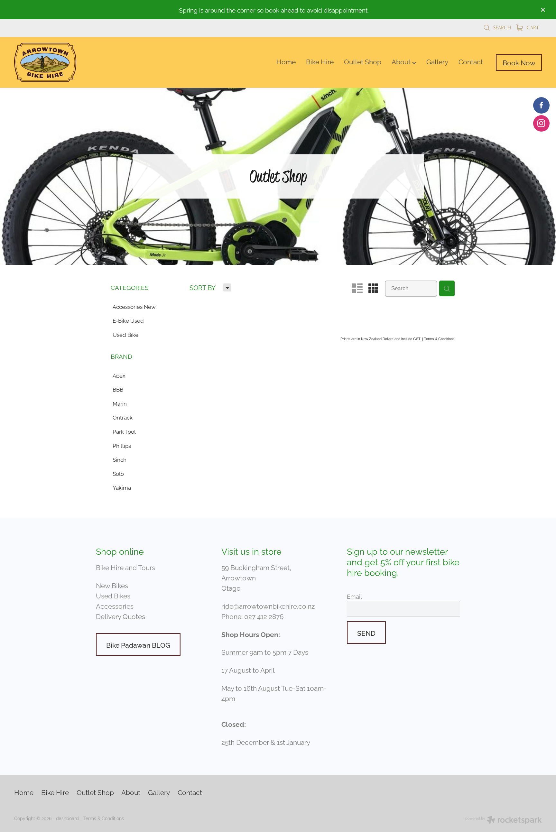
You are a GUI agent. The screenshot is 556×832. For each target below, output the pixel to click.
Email (354, 596)
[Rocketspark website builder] (503, 821)
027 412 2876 (264, 616)
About (402, 61)
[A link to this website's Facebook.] (541, 105)
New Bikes (112, 585)
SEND (366, 632)
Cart (532, 27)
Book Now (519, 62)
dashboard (67, 818)
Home (286, 61)
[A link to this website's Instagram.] (541, 123)
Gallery (437, 61)
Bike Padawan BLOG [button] (138, 644)
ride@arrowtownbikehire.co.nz (268, 605)
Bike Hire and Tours (125, 567)
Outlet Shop (362, 61)
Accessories (115, 605)
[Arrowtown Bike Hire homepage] (67, 62)
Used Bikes (113, 595)
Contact (471, 61)
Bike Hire (320, 61)
